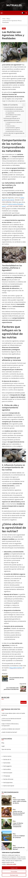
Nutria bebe (6, 763)
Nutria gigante (7, 766)
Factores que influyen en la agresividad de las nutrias (12, 119)
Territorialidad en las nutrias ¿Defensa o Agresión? (13, 115)
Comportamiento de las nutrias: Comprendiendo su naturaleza (13, 108)
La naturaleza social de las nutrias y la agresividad (15, 112)
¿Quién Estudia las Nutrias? (9, 732)
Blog (4, 28)
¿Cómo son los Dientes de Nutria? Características (19, 813)
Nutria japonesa (7, 782)
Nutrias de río (7, 759)
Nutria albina (7, 769)
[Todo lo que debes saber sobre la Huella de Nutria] (6, 800)
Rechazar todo (14, 875)
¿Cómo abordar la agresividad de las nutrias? (14, 134)
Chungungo (6, 776)
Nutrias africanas (8, 779)
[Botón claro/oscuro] (23, 13)
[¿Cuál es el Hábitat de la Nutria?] (6, 836)
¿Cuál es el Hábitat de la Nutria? (10, 729)
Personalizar (14, 871)
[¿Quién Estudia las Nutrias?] (6, 847)
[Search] (26, 12)
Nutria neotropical (8, 786)
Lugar (3, 746)
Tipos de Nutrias (6, 749)
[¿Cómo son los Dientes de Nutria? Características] (6, 812)
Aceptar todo (14, 868)
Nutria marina (7, 756)
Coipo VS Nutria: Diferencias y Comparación (18, 824)
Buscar (5, 697)
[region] (14, 864)
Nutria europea (7, 773)
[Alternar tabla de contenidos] (22, 105)
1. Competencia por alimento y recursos (14, 123)
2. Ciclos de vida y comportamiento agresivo (13, 126)
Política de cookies (11, 864)
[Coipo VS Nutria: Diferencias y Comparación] (6, 824)
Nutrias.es (14, 5)
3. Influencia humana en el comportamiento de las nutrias (14, 130)
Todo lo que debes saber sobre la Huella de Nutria (19, 801)
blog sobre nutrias (15, 668)
